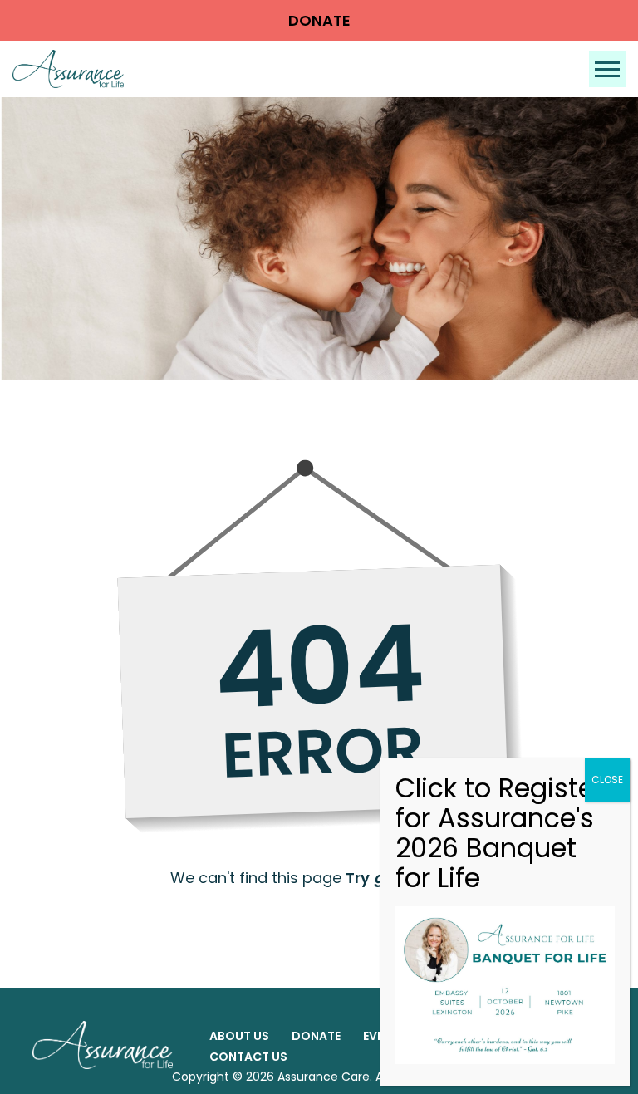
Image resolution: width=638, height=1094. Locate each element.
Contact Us (248, 1056)
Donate (319, 20)
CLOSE (607, 780)
